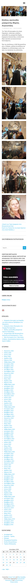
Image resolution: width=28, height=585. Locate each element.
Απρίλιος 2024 (8, 403)
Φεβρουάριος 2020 (9, 496)
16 (7, 559)
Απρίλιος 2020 (8, 493)
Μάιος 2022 (7, 446)
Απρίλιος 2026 (8, 358)
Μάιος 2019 (7, 513)
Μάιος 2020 (7, 491)
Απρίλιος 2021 (8, 470)
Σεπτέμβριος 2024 (9, 394)
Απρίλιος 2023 (8, 425)
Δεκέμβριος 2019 (9, 500)
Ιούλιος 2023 (7, 420)
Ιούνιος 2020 (7, 489)
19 (17, 559)
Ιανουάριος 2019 (8, 521)
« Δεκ (3, 569)
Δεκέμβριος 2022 (9, 433)
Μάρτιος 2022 (8, 450)
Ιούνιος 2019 (7, 511)
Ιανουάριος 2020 (8, 498)
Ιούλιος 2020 (7, 487)
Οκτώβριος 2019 (8, 504)
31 (10, 565)
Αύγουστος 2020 (9, 485)
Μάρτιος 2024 (8, 405)
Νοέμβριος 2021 (8, 457)
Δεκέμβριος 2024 (9, 388)
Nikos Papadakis (21, 577)
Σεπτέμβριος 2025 (9, 371)
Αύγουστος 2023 (9, 418)
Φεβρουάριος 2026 (9, 362)
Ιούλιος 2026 (7, 352)
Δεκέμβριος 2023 (9, 410)
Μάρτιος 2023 (8, 427)
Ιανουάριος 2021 (8, 476)
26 (17, 562)
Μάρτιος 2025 (8, 382)
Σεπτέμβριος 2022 (9, 438)
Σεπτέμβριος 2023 (9, 416)
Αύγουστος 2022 (9, 440)
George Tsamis (11, 577)
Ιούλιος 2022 (7, 442)
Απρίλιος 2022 (8, 448)
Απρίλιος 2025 (8, 380)
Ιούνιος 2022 (7, 444)
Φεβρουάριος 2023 (9, 429)
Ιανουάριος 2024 (8, 408)
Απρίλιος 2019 (8, 515)
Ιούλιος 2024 (7, 397)
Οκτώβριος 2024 (8, 392)
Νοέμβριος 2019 (8, 502)
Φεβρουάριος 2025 (9, 384)
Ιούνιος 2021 (7, 466)
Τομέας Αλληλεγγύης (10, 544)
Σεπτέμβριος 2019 (9, 506)
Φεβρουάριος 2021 (9, 474)
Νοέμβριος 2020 (8, 479)
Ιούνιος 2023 (7, 422)
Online (6, 299)
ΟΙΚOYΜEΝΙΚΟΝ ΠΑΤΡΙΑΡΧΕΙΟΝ (12, 239)
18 (13, 559)
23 (7, 562)
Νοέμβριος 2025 (8, 367)
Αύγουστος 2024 (9, 395)
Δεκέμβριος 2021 (9, 455)
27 (20, 562)
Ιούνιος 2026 (7, 354)
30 (7, 565)
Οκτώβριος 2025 (8, 369)
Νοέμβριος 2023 (8, 412)
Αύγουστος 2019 (9, 507)
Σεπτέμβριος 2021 (9, 461)
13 (20, 557)
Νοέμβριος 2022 (8, 435)
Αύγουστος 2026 (9, 351)
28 (24, 562)
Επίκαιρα (6, 538)
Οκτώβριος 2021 (8, 459)
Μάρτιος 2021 (8, 472)
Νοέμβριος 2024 (8, 390)
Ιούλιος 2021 (7, 465)
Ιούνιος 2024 (7, 399)
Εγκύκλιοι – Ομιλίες (9, 536)
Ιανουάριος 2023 (8, 431)
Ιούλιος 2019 (7, 509)
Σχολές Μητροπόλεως (10, 542)
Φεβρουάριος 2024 (9, 407)
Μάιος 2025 (7, 379)
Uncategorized (17, 28)
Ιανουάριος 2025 (8, 386)
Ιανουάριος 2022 (8, 453)
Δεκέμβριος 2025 (9, 365)
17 (10, 559)
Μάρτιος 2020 (8, 494)
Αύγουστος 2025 (9, 373)
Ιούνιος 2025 (7, 377)
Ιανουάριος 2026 (8, 364)
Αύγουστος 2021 (9, 463)
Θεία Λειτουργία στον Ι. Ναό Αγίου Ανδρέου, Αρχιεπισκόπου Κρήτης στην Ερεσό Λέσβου (13, 339)
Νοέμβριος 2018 (8, 524)
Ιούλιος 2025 (7, 375)
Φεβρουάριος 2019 (9, 519)
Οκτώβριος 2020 (8, 481)
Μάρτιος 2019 (8, 517)
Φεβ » (7, 569)
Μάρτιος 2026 (8, 360)
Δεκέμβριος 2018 (9, 522)
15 (3, 559)
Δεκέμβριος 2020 (9, 478)
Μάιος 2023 (7, 423)
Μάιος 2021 (7, 468)
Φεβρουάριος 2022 (9, 451)
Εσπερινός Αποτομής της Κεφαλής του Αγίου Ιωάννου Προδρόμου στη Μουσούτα (13, 322)
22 (3, 562)
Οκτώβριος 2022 (8, 436)
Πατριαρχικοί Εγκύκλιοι (10, 540)
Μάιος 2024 (7, 401)
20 (20, 559)
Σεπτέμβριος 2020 (9, 483)
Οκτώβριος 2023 (8, 414)
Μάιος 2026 (7, 356)
